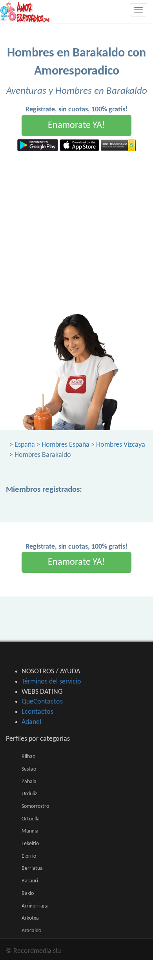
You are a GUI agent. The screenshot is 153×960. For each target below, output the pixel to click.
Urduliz (29, 794)
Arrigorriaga (35, 906)
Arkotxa (30, 918)
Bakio (28, 893)
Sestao (29, 769)
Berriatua (32, 868)
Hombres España (65, 445)
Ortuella (31, 819)
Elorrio (29, 856)
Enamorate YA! (76, 125)
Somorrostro (35, 806)
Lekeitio (30, 844)
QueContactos (42, 701)
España (25, 445)
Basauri (30, 881)
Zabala (29, 782)
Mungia (30, 831)
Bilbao (28, 757)
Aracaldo (31, 931)
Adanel (31, 722)
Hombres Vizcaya (120, 445)
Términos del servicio (51, 681)
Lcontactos (37, 712)
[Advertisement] (76, 231)
